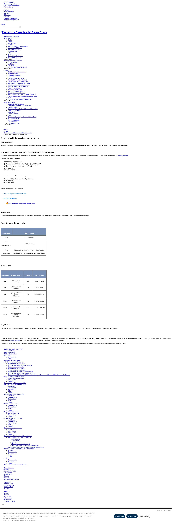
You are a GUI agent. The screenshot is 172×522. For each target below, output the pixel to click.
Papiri (9, 115)
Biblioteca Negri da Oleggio (16, 104)
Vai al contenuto (8, 2)
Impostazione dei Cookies (11, 479)
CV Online (7, 496)
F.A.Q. (10, 359)
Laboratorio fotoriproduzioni (16, 78)
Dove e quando (12, 387)
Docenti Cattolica (9, 468)
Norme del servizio (13, 413)
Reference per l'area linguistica (16, 368)
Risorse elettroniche (13, 118)
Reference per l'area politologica (17, 370)
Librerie (6, 493)
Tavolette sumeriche (13, 113)
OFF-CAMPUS (8, 487)
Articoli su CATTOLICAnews (16, 378)
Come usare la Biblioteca (15, 48)
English (3, 24)
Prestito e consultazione (14, 88)
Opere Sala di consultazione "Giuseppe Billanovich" (23, 109)
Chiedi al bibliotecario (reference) (17, 80)
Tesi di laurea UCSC (14, 123)
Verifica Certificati (9, 501)
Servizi (6, 70)
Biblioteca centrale (13, 73)
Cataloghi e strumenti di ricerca (13, 60)
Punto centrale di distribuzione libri (18, 86)
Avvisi (10, 40)
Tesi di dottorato (12, 121)
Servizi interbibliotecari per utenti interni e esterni (22, 94)
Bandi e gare (7, 499)
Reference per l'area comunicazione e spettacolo (21, 373)
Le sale (10, 44)
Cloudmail (7, 482)
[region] (86, 515)
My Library (11, 64)
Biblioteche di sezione (14, 75)
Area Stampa (8, 472)
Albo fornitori (8, 498)
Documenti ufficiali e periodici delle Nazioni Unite (22, 117)
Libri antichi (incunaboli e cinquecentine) (19, 105)
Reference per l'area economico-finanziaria (20, 365)
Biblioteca (7, 491)
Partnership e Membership (15, 56)
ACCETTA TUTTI (119, 516)
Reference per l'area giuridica (16, 367)
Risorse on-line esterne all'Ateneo (17, 67)
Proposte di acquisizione (15, 89)
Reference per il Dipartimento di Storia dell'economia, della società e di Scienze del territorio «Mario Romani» (39, 375)
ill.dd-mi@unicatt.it (122, 155)
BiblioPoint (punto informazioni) (17, 72)
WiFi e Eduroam (9, 485)
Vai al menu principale (10, 4)
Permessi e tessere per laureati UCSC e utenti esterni (22, 96)
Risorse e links (12, 357)
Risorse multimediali (13, 120)
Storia (9, 54)
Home (6, 129)
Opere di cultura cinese (14, 110)
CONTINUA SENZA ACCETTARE (163, 510)
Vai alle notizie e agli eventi (12, 5)
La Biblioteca (8, 38)
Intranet (6, 488)
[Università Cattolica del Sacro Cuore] (24, 32)
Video (9, 52)
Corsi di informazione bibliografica (18, 81)
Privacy (6, 476)
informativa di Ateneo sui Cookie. (28, 520)
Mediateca (11, 77)
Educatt (6, 495)
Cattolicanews (8, 474)
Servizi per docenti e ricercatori (16, 93)
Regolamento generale (14, 57)
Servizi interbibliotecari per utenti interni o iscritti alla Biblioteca (26, 447)
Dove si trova (11, 43)
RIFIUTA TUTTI (132, 516)
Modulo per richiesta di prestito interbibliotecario (25, 445)
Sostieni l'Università (10, 471)
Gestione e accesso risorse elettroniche (18, 85)
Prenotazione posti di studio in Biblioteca (19, 99)
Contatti (10, 41)
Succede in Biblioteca (14, 49)
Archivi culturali (12, 107)
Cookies (6, 477)
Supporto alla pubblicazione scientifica (19, 83)
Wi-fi (9, 97)
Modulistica (11, 351)
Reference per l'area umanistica (16, 363)
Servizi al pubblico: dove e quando (18, 46)
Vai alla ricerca (8, 7)
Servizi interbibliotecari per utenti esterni (19, 437)
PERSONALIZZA (144, 516)
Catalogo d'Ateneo (13, 62)
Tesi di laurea (11, 65)
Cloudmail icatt (8, 483)
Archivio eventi (12, 51)
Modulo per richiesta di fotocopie (20, 444)
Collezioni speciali (9, 102)
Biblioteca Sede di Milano (11, 36)
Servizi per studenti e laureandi (16, 91)
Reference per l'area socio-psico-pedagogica (20, 371)
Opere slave (11, 112)
